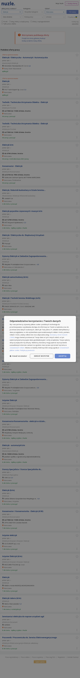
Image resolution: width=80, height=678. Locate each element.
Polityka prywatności (27, 350)
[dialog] (40, 339)
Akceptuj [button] (62, 356)
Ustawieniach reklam (17, 348)
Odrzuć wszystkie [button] (41, 356)
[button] (18, 356)
